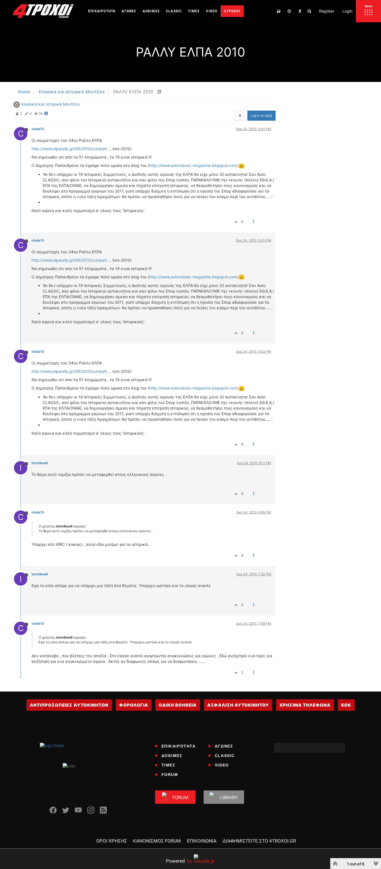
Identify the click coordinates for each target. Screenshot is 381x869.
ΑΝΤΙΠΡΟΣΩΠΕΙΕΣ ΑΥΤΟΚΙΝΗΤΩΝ (69, 705)
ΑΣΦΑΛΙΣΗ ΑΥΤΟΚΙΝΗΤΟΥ (238, 705)
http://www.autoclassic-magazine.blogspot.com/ (193, 165)
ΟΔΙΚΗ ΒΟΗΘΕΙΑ (178, 705)
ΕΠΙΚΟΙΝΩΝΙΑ (201, 841)
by (179, 860)
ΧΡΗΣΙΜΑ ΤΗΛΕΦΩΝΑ (305, 705)
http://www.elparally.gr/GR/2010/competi (69, 148)
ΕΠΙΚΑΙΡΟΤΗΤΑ (178, 746)
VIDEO (222, 765)
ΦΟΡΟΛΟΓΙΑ (133, 705)
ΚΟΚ (346, 705)
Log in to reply (261, 115)
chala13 (38, 129)
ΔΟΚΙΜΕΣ (171, 755)
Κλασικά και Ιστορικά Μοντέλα (50, 104)
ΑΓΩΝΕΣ (224, 746)
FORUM (169, 774)
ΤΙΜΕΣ (168, 765)
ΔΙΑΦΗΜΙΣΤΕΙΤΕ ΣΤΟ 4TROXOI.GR (259, 841)
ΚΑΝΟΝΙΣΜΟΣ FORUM (157, 841)
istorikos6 (40, 463)
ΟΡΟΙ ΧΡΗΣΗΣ (111, 841)
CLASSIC (225, 755)
